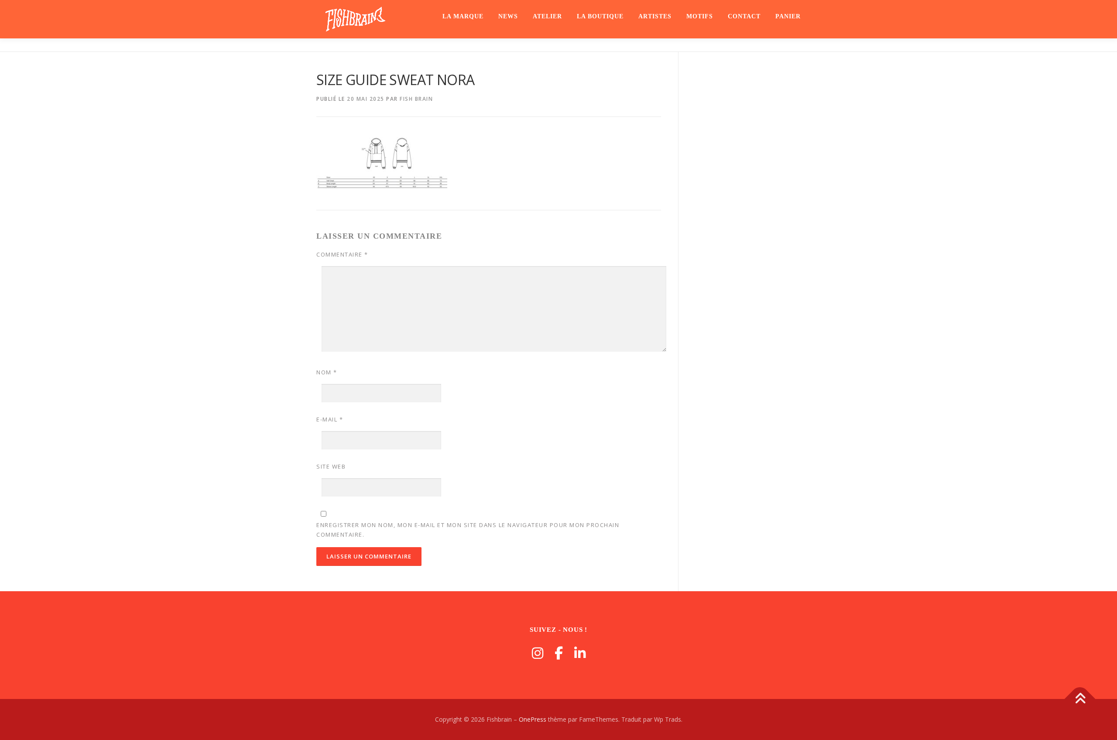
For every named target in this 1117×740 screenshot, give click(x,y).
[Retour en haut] (1080, 699)
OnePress (532, 719)
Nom (326, 372)
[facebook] (559, 653)
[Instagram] (537, 653)
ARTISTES (655, 16)
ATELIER (547, 16)
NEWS (508, 16)
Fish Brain (416, 99)
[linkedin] (580, 653)
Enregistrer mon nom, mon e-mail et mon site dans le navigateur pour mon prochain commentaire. (467, 529)
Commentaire (342, 254)
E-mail (329, 419)
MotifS (699, 16)
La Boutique (600, 16)
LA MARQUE (462, 16)
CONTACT (744, 16)
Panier (788, 16)
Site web (331, 466)
